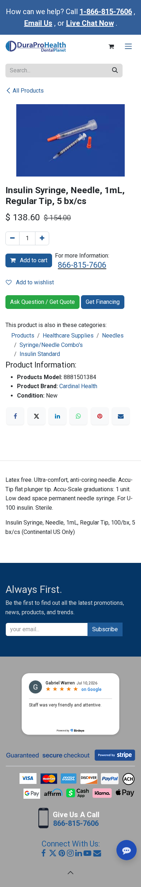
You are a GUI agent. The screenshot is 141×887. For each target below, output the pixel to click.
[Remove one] (12, 238)
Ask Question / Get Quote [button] (42, 301)
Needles (113, 335)
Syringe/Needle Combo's (51, 344)
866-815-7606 (82, 265)
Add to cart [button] (32, 260)
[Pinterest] (99, 416)
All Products (28, 90)
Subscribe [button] (105, 629)
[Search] (115, 70)
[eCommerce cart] (111, 46)
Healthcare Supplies (68, 335)
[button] (70, 872)
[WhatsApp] (78, 416)
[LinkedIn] (57, 416)
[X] (36, 416)
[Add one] (42, 238)
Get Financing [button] (103, 301)
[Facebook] (15, 416)
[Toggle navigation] (128, 46)
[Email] (120, 416)
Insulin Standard (40, 354)
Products (22, 335)
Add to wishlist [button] (34, 282)
